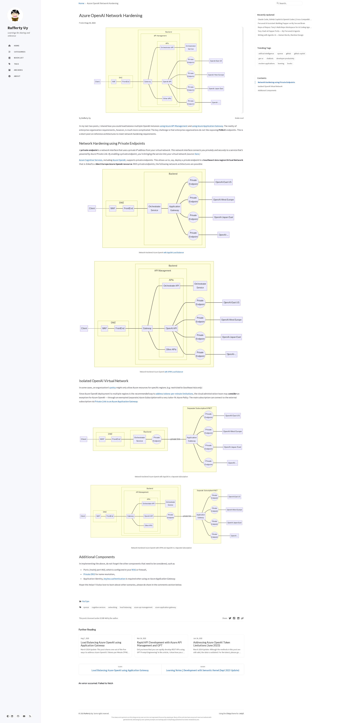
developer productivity (285, 58)
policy (113, 387)
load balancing (125, 607)
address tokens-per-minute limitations (174, 393)
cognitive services (98, 607)
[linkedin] (12, 716)
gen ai (261, 58)
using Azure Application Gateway (207, 126)
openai (86, 607)
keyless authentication (114, 578)
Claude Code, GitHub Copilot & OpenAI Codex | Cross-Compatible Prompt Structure (291, 19)
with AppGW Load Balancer (174, 252)
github (288, 53)
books (289, 63)
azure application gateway (165, 607)
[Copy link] (242, 618)
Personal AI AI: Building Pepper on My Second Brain (281, 23)
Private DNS (89, 574)
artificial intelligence (266, 53)
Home (82, 3)
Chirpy (228, 713)
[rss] (30, 716)
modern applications (267, 63)
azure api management (143, 607)
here (197, 153)
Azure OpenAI (119, 160)
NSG (134, 569)
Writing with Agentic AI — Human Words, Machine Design (280, 35)
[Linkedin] (238, 618)
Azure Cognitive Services (90, 160)
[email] (24, 716)
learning (281, 63)
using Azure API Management (174, 126)
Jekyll (241, 713)
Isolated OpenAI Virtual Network (270, 86)
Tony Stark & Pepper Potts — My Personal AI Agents (279, 31)
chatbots (270, 58)
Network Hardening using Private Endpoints (276, 82)
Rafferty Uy (18, 27)
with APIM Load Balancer (173, 372)
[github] (18, 716)
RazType (85, 601)
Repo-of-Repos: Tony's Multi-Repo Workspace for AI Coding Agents (285, 27)
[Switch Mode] (8, 716)
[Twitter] (230, 618)
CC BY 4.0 (104, 618)
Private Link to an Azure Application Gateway (116, 401)
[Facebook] (234, 618)
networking (112, 607)
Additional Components (267, 90)
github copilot (299, 53)
